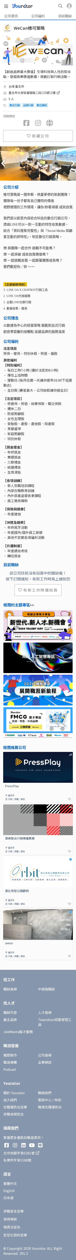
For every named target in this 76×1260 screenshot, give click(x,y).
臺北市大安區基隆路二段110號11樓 (32, 93)
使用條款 (10, 1219)
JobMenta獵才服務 (18, 1031)
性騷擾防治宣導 (15, 1106)
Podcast (9, 1069)
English (9, 1190)
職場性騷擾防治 (50, 1106)
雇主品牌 (10, 1019)
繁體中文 (10, 1183)
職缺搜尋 (10, 989)
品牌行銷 (28, 105)
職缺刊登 (10, 1012)
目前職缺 (65, 15)
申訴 (57, 1099)
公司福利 (38, 15)
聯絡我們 (45, 1092)
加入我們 (10, 1099)
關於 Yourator (14, 1092)
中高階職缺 (46, 989)
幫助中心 (45, 1099)
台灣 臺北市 (16, 86)
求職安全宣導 (13, 1211)
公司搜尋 (45, 1055)
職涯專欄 (10, 1062)
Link (6, 754)
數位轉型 (42, 105)
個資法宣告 (11, 1226)
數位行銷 (15, 105)
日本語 (8, 1197)
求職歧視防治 (13, 1114)
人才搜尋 (45, 1012)
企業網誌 (45, 1062)
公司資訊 (11, 15)
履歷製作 (10, 1055)
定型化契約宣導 (15, 1234)
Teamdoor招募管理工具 (54, 1022)
